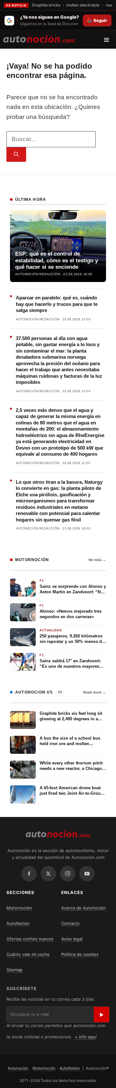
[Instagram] (67, 873)
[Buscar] (16, 154)
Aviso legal (71, 938)
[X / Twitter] (48, 873)
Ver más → (97, 560)
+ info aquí (85, 1036)
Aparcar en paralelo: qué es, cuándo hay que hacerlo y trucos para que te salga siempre (57, 304)
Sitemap (14, 969)
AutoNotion (18, 923)
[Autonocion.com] (38, 38)
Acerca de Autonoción (83, 907)
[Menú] (109, 39)
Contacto (70, 923)
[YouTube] (87, 873)
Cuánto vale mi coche (28, 954)
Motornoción (19, 907)
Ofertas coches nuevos (29, 938)
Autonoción (18, 1068)
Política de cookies (80, 954)
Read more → (94, 692)
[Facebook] (29, 873)
